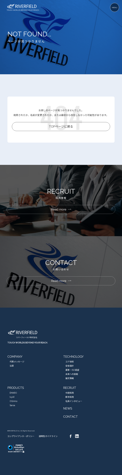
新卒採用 (69, 397)
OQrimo (13, 401)
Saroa (12, 405)
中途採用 (69, 393)
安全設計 (69, 366)
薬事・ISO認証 (72, 370)
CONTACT (70, 416)
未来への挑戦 (71, 374)
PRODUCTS (15, 388)
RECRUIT (69, 388)
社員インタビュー (73, 401)
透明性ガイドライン (48, 436)
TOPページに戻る (61, 126)
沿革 (12, 366)
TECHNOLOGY (73, 356)
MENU (114, 8)
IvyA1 (12, 397)
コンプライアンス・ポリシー (20, 436)
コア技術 (69, 361)
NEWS (67, 408)
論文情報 (69, 378)
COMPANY (14, 356)
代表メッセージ (17, 361)
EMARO (13, 393)
